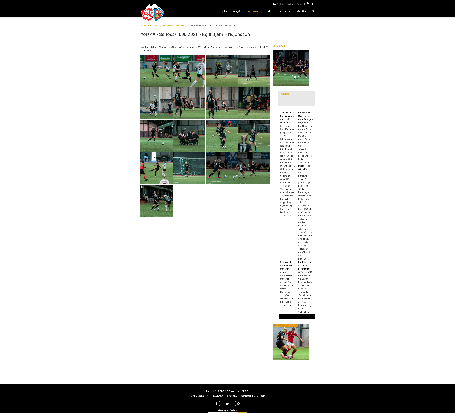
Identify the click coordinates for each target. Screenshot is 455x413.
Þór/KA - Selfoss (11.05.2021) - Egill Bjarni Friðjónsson (211, 26)
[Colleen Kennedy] (254, 103)
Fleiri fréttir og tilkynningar (297, 316)
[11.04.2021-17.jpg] (189, 136)
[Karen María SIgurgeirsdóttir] (156, 71)
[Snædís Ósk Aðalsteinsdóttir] (156, 103)
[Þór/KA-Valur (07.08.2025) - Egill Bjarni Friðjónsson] (291, 68)
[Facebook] (216, 403)
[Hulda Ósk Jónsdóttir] (156, 201)
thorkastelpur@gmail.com (253, 396)
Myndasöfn (155, 26)
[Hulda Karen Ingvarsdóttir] (222, 136)
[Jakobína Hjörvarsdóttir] (222, 168)
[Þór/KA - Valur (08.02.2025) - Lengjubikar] (291, 342)
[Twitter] (227, 403)
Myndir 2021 (167, 26)
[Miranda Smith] (189, 71)
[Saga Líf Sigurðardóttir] (156, 168)
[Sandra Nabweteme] (222, 71)
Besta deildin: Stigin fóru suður (304, 169)
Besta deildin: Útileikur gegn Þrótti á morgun (305, 116)
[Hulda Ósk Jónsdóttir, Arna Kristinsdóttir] (189, 103)
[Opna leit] (312, 11)
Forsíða (143, 26)
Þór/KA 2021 (179, 26)
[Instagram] (238, 403)
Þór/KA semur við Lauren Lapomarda (305, 265)
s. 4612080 (232, 396)
